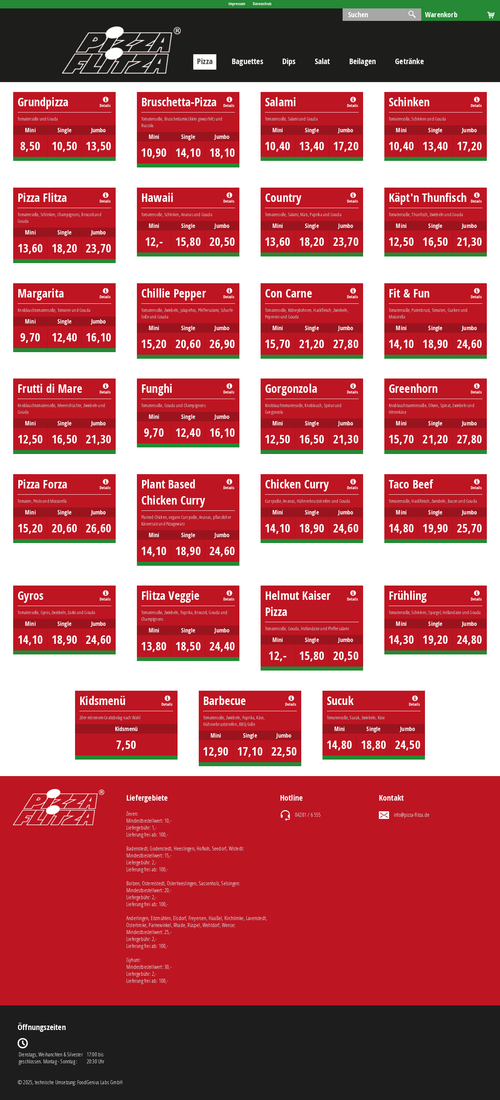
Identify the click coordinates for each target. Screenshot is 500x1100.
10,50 (64, 146)
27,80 (346, 344)
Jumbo (98, 130)
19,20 (435, 639)
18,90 (435, 344)
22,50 (284, 751)
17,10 (250, 751)
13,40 (312, 146)
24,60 (469, 344)
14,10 (188, 152)
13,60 (30, 248)
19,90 (435, 528)
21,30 (469, 241)
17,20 (346, 146)
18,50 (188, 646)
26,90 (222, 344)
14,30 (401, 639)
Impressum (237, 3)
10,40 (277, 146)
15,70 (277, 344)
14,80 (401, 528)
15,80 (188, 241)
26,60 (98, 528)
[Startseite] (121, 78)
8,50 (30, 146)
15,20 (154, 344)
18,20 (64, 248)
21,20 (312, 344)
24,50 (408, 745)
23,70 (98, 248)
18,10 (222, 152)
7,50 (126, 745)
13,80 (154, 646)
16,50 (435, 241)
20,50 (222, 241)
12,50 (401, 241)
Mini (30, 130)
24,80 (469, 639)
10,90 (154, 152)
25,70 (469, 528)
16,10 (98, 337)
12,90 (215, 751)
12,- (154, 241)
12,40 (64, 337)
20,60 (188, 344)
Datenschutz (262, 3)
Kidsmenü (126, 729)
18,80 (374, 745)
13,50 (98, 146)
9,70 (30, 337)
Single (64, 130)
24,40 (222, 646)
